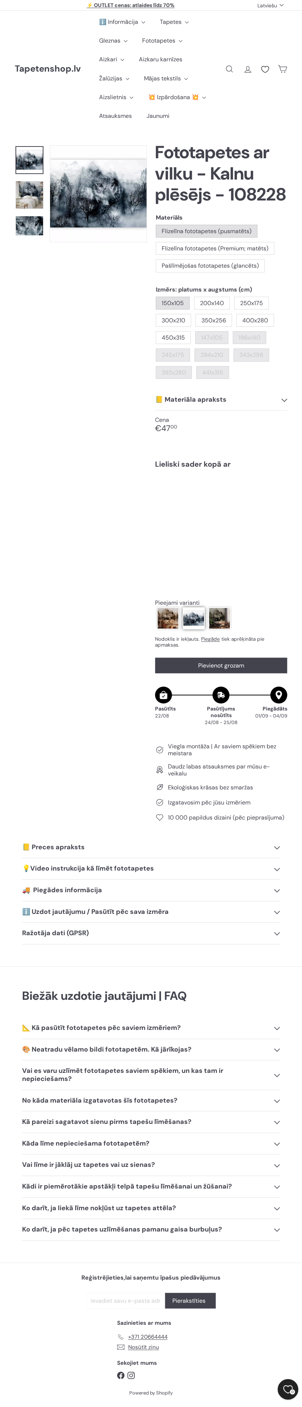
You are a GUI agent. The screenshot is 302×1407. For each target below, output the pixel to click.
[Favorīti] (265, 69)
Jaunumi (158, 116)
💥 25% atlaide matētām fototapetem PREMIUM (130, 5)
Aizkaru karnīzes (160, 59)
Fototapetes (159, 40)
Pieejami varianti (177, 602)
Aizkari (109, 59)
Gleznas (110, 40)
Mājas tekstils (163, 78)
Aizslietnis (113, 97)
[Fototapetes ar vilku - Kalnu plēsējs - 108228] (221, 505)
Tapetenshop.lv (48, 69)
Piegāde (210, 639)
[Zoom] (98, 194)
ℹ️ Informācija (119, 22)
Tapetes (171, 22)
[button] (168, 618)
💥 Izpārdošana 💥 (174, 97)
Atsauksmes (115, 116)
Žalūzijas (111, 78)
